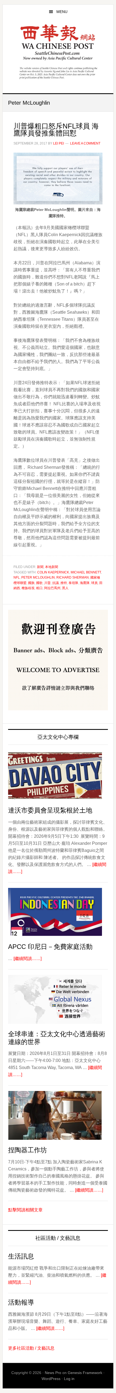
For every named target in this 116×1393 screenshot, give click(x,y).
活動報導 (21, 1302)
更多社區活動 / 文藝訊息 (31, 1348)
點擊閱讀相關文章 (25, 1210)
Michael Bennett (86, 572)
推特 (63, 583)
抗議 (55, 583)
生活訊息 (21, 1256)
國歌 (39, 583)
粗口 (39, 588)
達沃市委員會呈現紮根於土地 (50, 810)
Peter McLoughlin (38, 577)
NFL (16, 577)
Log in (69, 1378)
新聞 (40, 567)
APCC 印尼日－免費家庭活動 (50, 946)
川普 (47, 583)
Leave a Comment (85, 143)
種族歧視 (28, 588)
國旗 (31, 583)
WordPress (51, 1378)
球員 (94, 583)
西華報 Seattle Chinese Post (58, 42)
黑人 (65, 588)
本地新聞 (51, 567)
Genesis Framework (85, 1372)
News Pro (53, 1372)
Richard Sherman (72, 577)
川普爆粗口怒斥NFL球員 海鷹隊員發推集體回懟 (56, 129)
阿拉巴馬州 (52, 588)
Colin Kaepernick (53, 572)
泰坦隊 (73, 583)
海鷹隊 (85, 583)
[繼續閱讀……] (27, 958)
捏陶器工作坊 (27, 1150)
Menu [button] (61, 11)
